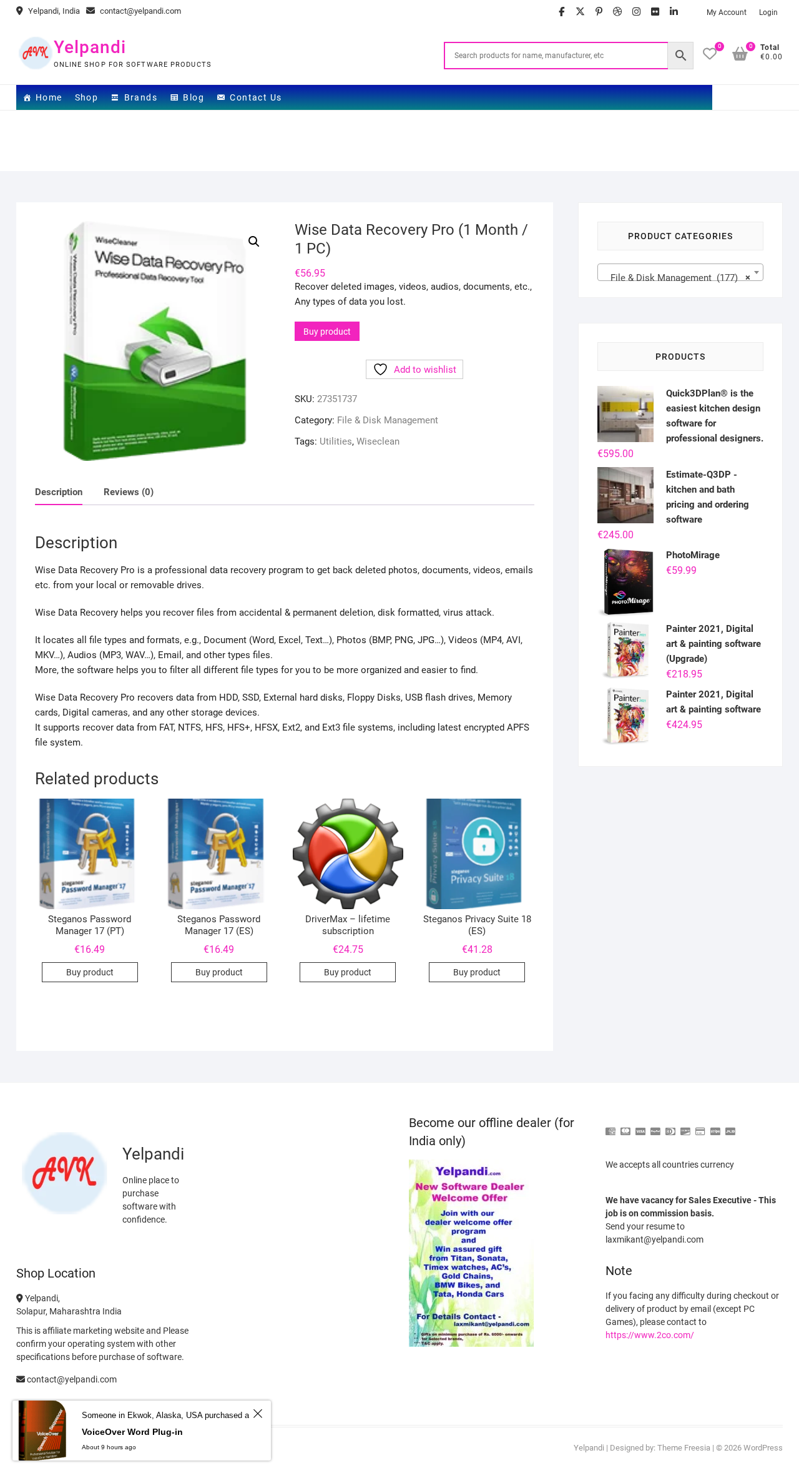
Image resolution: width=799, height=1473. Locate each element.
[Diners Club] (670, 1126)
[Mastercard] (625, 1126)
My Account (727, 12)
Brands (140, 97)
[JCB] (730, 1126)
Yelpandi (90, 47)
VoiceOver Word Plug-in (132, 1432)
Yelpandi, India (53, 11)
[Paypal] (655, 1126)
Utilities (336, 441)
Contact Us (256, 97)
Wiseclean (378, 441)
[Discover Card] (685, 1126)
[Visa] (640, 1126)
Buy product (327, 332)
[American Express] (610, 1126)
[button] (254, 241)
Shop (87, 97)
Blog (193, 97)
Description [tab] (58, 492)
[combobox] (680, 272)
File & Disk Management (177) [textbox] (677, 277)
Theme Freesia (683, 1447)
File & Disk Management (387, 420)
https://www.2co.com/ (649, 1335)
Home (49, 97)
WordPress (763, 1447)
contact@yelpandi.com (139, 11)
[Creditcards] (700, 1126)
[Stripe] (715, 1126)
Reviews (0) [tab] (129, 492)
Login (768, 12)
